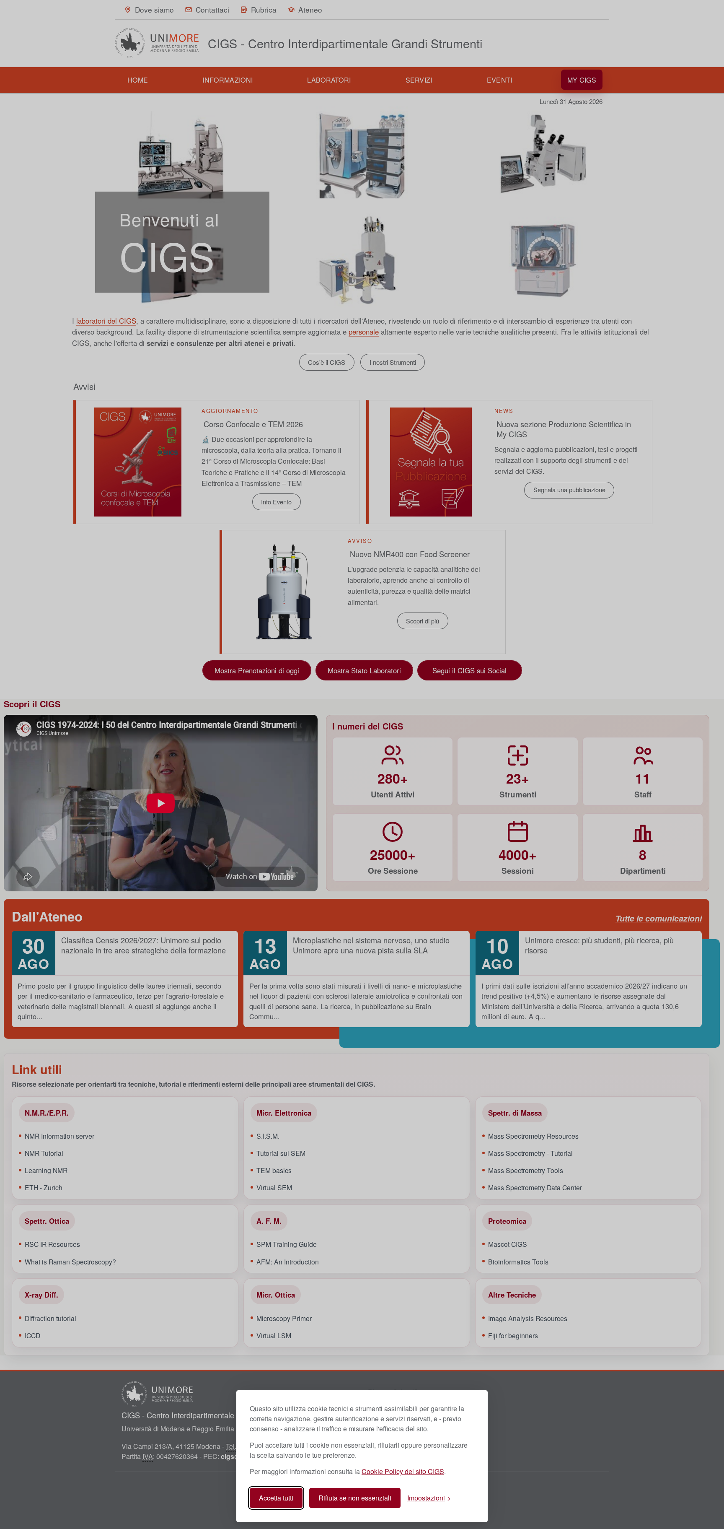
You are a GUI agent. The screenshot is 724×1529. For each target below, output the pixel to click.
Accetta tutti (276, 1498)
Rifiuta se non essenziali (354, 1498)
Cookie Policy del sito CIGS (403, 1471)
